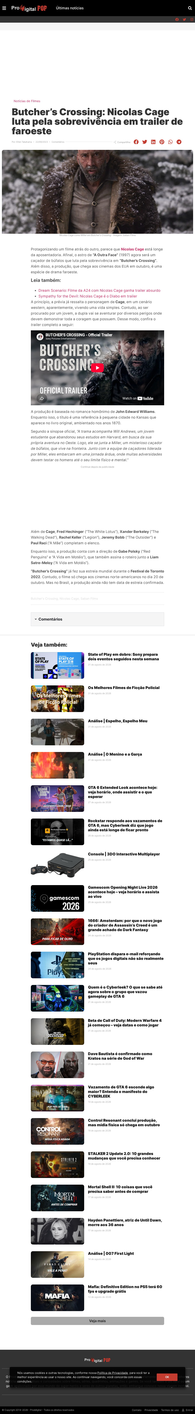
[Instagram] (192, 19)
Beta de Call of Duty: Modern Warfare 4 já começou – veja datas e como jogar (125, 1022)
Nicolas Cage (132, 249)
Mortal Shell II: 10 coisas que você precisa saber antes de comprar (120, 1189)
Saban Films (89, 598)
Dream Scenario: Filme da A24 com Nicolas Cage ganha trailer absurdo (99, 290)
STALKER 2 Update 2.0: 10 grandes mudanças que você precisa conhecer (124, 1155)
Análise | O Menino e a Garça (115, 754)
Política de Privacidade (112, 1373)
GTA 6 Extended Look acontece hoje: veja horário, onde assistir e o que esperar (122, 792)
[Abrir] (4, 8)
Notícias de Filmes (27, 101)
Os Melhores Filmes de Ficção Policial (124, 687)
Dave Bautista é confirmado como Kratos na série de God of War (120, 1056)
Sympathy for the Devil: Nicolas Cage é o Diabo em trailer (87, 296)
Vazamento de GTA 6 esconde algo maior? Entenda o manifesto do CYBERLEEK (121, 1091)
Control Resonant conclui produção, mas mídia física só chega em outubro (124, 1122)
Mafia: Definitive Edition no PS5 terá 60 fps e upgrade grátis (125, 1289)
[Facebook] (177, 19)
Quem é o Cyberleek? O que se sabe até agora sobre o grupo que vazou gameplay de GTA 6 (125, 992)
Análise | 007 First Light (111, 1253)
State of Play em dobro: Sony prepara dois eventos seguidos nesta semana (123, 656)
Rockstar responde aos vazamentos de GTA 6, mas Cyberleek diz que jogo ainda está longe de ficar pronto (125, 825)
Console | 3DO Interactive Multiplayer (124, 854)
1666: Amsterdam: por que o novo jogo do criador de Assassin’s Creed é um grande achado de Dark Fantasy (125, 925)
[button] (190, 8)
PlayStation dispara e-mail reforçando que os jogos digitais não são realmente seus (126, 958)
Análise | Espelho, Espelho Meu (117, 721)
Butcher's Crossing (44, 598)
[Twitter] (184, 19)
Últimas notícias (70, 8)
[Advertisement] (97, 58)
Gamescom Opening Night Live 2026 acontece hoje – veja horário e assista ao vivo (123, 892)
